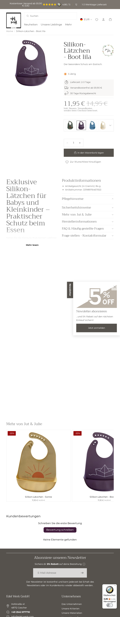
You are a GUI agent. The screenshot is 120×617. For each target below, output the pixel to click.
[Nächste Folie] (110, 465)
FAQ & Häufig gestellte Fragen (83, 228)
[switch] (110, 605)
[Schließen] (114, 286)
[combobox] (46, 16)
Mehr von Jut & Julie (77, 214)
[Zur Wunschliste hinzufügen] (96, 19)
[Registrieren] (82, 573)
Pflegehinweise (72, 199)
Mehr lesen (32, 245)
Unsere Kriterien (70, 608)
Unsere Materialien (72, 613)
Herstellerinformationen (79, 221)
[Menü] (115, 586)
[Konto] (103, 19)
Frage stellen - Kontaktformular (84, 235)
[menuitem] (68, 24)
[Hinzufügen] (66, 489)
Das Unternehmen (72, 604)
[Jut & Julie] (108, 51)
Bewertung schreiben (60, 529)
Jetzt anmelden (96, 328)
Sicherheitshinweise (76, 207)
